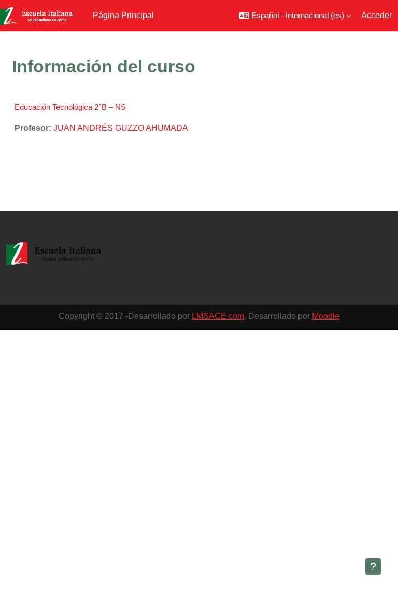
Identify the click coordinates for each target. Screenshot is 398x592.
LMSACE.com (218, 316)
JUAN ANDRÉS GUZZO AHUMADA (120, 128)
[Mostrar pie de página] (373, 566)
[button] (295, 15)
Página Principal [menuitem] (123, 15)
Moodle (325, 316)
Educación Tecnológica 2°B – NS (70, 106)
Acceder (376, 15)
